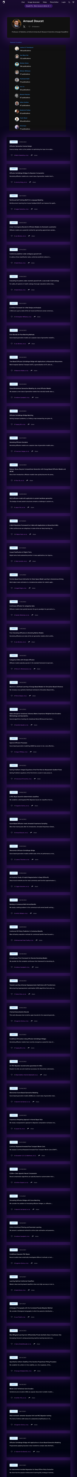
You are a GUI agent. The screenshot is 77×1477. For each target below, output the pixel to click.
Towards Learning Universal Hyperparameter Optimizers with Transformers (32, 985)
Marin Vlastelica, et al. (21, 155)
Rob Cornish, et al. (21, 561)
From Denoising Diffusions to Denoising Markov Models (26, 633)
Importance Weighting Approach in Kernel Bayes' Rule (26, 1120)
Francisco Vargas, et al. (22, 451)
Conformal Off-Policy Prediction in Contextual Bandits (26, 931)
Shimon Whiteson (25, 71)
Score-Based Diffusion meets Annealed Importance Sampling (28, 823)
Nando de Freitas (25, 110)
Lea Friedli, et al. (20, 1317)
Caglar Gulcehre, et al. (22, 209)
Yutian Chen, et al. (20, 994)
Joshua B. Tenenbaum (26, 47)
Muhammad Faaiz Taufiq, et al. (24, 940)
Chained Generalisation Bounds (19, 1012)
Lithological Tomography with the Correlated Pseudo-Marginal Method (31, 1308)
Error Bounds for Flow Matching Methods (22, 335)
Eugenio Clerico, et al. (22, 806)
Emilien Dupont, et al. (21, 1182)
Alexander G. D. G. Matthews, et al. (25, 1155)
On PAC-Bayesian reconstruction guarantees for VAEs (26, 1066)
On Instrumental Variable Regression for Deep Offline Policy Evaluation (31, 1469)
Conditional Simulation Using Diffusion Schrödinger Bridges (28, 1039)
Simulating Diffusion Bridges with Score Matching (25, 1200)
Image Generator (34, 2)
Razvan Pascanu (25, 94)
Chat (23, 2)
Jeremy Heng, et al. (21, 182)
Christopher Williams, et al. (23, 317)
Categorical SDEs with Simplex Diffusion (22, 660)
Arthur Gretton (24, 102)
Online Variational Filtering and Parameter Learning (25, 1227)
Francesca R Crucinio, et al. (23, 779)
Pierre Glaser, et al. (21, 696)
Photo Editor (54, 2)
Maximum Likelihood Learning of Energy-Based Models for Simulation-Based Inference (36, 687)
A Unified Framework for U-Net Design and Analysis (25, 308)
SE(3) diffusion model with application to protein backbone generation (31, 498)
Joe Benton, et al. (20, 236)
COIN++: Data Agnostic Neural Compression (23, 1173)
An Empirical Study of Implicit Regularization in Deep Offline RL (29, 877)
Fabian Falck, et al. (21, 534)
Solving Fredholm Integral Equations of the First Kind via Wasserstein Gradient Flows (36, 770)
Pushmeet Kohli (24, 79)
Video (45, 2)
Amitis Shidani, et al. (21, 913)
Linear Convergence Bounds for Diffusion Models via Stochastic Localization (33, 227)
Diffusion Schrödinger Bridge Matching (21, 415)
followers (35, 27)
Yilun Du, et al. (19, 480)
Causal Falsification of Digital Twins (21, 552)
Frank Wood (23, 118)
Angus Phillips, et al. (21, 752)
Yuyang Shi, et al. (20, 424)
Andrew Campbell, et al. (22, 397)
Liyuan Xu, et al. (20, 1128)
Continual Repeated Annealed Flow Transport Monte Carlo (27, 1146)
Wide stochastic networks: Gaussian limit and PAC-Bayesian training (30, 1416)
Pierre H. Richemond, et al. (23, 669)
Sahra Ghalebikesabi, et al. (23, 1344)
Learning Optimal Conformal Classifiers (22, 1281)
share (35, 155)
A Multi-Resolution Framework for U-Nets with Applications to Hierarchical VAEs (34, 525)
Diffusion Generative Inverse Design (21, 146)
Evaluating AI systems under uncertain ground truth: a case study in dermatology (34, 281)
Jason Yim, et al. (20, 507)
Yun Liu (22, 86)
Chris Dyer (23, 126)
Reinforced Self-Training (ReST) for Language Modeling (26, 200)
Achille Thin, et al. (20, 1398)
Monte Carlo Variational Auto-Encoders (21, 1389)
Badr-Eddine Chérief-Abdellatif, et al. (27, 1075)
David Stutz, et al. (20, 263)
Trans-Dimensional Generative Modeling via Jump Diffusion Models (30, 388)
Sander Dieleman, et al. (22, 615)
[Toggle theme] (69, 2)
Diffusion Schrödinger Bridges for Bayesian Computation (27, 173)
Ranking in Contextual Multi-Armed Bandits (23, 904)
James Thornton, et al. (22, 859)
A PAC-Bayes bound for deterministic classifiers (24, 797)
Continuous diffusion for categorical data (22, 606)
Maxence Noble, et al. (21, 370)
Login (64, 2)
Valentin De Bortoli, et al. (22, 1102)
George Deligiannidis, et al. (23, 1371)
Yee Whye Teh (24, 55)
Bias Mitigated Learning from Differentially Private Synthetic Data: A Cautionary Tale (35, 1335)
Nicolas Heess (24, 63)
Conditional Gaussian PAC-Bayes (20, 1254)
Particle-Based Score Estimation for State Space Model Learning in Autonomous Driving (36, 579)
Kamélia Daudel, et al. (21, 725)
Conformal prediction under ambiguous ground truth (25, 254)
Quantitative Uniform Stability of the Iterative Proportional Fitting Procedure (33, 1362)
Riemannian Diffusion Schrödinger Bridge (22, 850)
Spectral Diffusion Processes (18, 743)
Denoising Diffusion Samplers (19, 442)
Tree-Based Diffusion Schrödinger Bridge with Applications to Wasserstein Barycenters (36, 361)
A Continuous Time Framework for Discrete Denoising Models (28, 958)
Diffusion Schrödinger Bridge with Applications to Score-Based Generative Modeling (35, 1442)
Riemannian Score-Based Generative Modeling (24, 1093)
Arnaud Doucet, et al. (21, 832)
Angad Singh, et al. (20, 588)
